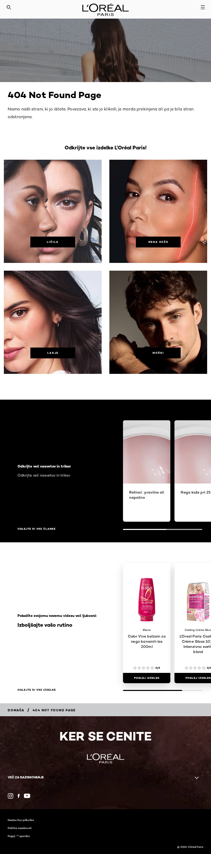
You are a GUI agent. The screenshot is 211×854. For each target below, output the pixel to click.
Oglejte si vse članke (36, 528)
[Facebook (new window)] (18, 796)
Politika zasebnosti (20, 827)
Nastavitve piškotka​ (21, 819)
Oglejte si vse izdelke (36, 689)
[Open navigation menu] (203, 7)
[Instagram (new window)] (10, 796)
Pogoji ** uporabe (19, 835)
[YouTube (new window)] (27, 796)
